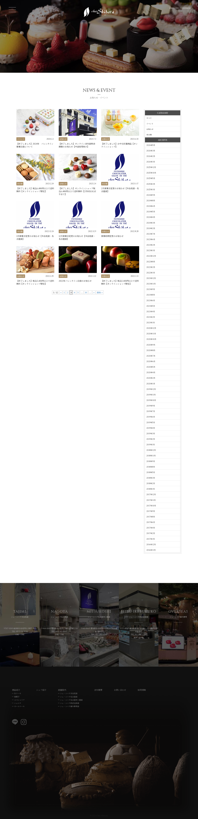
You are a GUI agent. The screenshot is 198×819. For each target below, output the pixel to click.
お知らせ (149, 129)
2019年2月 (150, 439)
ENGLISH (174, 8)
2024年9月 (150, 195)
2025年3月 (150, 184)
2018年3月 (150, 478)
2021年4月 (150, 311)
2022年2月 (150, 267)
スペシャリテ (19, 700)
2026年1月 (150, 161)
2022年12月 (151, 256)
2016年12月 (151, 544)
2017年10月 (151, 505)
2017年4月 (150, 527)
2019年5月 (150, 422)
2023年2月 (150, 245)
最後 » (100, 292)
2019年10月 (151, 400)
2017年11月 (151, 500)
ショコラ (17, 703)
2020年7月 (150, 356)
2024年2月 (150, 228)
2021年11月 (151, 283)
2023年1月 (150, 250)
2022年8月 (150, 261)
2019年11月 (151, 394)
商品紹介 (16, 689)
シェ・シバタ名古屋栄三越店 (71, 700)
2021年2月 (150, 317)
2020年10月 (151, 339)
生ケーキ (17, 693)
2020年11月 (151, 333)
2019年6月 (150, 416)
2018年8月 (150, 466)
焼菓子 (16, 696)
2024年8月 (150, 200)
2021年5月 (150, 306)
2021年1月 (150, 322)
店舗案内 (62, 689)
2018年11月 (151, 455)
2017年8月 (150, 516)
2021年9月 (150, 289)
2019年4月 (150, 428)
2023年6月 (150, 239)
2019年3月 (150, 433)
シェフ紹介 (41, 689)
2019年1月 (150, 444)
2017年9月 (150, 511)
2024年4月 (150, 217)
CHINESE (186, 8)
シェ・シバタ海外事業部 (69, 706)
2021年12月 (151, 278)
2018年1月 (150, 489)
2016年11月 (151, 550)
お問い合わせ (120, 689)
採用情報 (142, 689)
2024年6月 (150, 206)
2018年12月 (151, 450)
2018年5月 (150, 472)
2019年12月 (151, 389)
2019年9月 (150, 405)
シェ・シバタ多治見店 (68, 693)
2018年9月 (150, 461)
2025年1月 (150, 189)
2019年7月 (150, 411)
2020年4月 (150, 372)
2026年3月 (150, 150)
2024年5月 (150, 211)
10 (86, 292)
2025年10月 (151, 172)
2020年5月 (150, 367)
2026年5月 (150, 145)
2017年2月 (150, 533)
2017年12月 (151, 494)
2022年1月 (150, 272)
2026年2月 (150, 156)
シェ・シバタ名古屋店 (68, 696)
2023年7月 (150, 234)
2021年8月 (150, 294)
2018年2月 (150, 483)
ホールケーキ (19, 706)
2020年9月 (150, 344)
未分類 (149, 134)
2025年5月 (150, 178)
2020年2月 (150, 378)
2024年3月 (150, 222)
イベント (149, 123)
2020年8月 (150, 350)
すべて (149, 118)
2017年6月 (150, 522)
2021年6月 (150, 300)
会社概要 (98, 689)
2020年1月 (150, 383)
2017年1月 (150, 539)
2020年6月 (150, 361)
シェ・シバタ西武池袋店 (69, 703)
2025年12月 (151, 167)
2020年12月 (151, 328)
